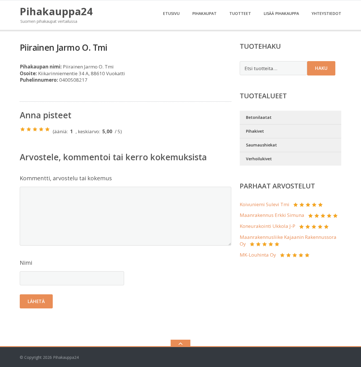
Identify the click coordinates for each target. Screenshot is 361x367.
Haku (321, 68)
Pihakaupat (204, 13)
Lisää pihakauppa (281, 13)
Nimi (26, 262)
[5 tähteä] (47, 129)
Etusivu (171, 13)
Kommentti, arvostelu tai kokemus (66, 178)
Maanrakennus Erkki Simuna (272, 215)
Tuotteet (240, 13)
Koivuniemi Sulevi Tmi (264, 204)
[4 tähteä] (41, 129)
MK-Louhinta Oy (258, 255)
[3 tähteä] (35, 129)
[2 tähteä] (29, 129)
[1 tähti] (22, 129)
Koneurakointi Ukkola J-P (267, 226)
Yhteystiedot (326, 13)
